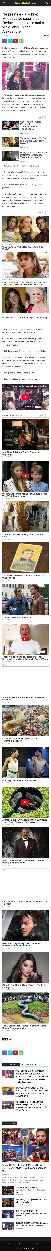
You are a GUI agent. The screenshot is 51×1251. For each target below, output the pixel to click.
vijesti (11, 1039)
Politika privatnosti (22, 1244)
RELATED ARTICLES (11, 1065)
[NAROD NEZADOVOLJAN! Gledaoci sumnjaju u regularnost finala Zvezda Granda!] (8, 1190)
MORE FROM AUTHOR (29, 1065)
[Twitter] (10, 41)
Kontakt (11, 1244)
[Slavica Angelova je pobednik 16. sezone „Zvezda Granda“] (8, 1202)
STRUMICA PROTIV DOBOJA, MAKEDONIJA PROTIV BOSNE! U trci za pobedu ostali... (31, 1213)
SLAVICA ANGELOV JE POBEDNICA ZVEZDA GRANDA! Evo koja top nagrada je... (24, 1168)
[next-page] (7, 1116)
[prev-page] (3, 1116)
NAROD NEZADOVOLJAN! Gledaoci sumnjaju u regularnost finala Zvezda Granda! (30, 1190)
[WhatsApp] (21, 41)
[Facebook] (4, 41)
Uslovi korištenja (36, 1244)
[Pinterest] (15, 41)
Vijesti (11, 9)
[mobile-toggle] (4, 3)
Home (4, 9)
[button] (47, 3)
